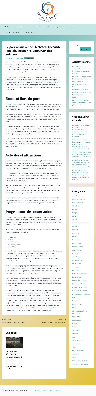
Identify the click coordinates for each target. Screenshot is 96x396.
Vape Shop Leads (78, 152)
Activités (6, 27)
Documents (76, 243)
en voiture (76, 267)
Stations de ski (77, 340)
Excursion (76, 270)
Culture (75, 230)
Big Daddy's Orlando (79, 125)
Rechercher (75, 46)
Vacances (75, 354)
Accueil (58, 390)
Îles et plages (77, 277)
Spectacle (75, 334)
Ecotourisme (76, 250)
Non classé (76, 301)
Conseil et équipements (80, 223)
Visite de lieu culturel (80, 361)
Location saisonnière (79, 287)
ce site (48, 310)
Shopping (75, 330)
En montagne (77, 263)
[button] (10, 27)
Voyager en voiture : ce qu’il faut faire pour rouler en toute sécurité (81, 164)
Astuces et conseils (21, 27)
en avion (75, 253)
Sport (74, 337)
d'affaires (75, 233)
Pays (74, 308)
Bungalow (75, 213)
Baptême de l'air (78, 202)
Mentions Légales (41, 390)
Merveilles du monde (80, 291)
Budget (74, 209)
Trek (74, 347)
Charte (74, 219)
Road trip (75, 323)
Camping (75, 216)
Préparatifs (76, 317)
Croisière (75, 226)
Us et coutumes (78, 350)
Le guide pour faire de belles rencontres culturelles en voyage (80, 87)
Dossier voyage (77, 247)
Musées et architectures (81, 294)
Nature (74, 297)
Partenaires (28, 32)
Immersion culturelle (80, 280)
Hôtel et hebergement (55, 27)
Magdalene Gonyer (79, 160)
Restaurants (76, 320)
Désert (74, 236)
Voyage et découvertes (11, 32)
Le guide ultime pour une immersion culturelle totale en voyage (81, 79)
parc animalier (13, 104)
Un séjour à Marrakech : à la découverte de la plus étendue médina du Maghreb (80, 131)
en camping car (78, 260)
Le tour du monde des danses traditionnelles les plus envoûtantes (81, 103)
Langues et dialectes (79, 284)
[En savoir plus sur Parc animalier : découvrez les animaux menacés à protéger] (14, 342)
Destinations (37, 27)
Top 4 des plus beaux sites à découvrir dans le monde (81, 154)
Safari (74, 327)
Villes (74, 357)
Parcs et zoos (29, 58)
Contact (51, 390)
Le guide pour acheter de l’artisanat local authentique (81, 95)
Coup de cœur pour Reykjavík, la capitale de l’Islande (81, 177)
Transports (71, 27)
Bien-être (75, 206)
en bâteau (76, 257)
